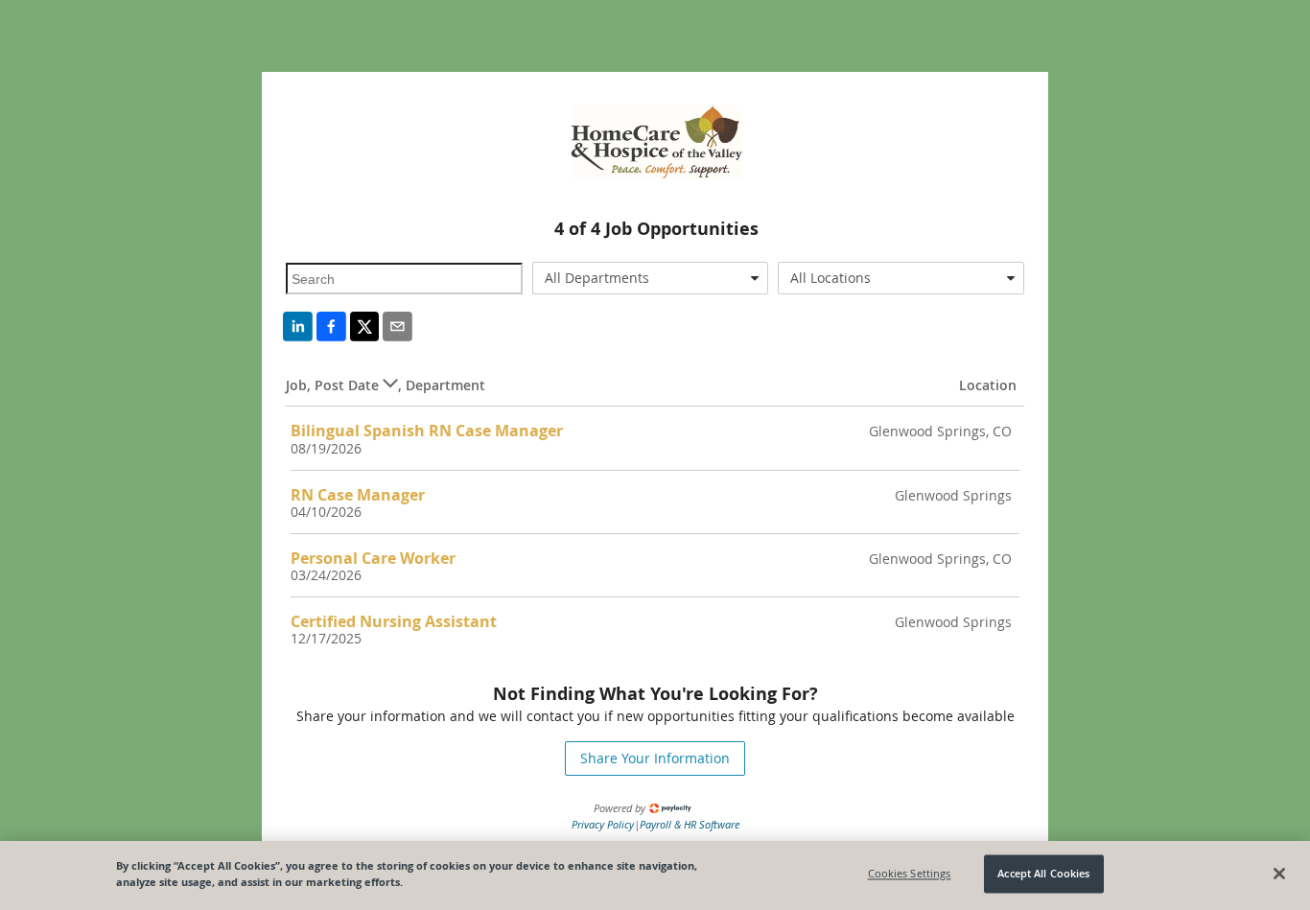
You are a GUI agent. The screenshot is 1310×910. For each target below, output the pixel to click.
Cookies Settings (909, 874)
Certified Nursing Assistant (394, 621)
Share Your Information (655, 758)
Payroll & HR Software (689, 824)
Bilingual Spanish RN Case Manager (427, 430)
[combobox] (650, 278)
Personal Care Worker (373, 558)
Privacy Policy (603, 824)
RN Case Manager (358, 494)
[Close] (1279, 873)
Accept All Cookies (1043, 874)
